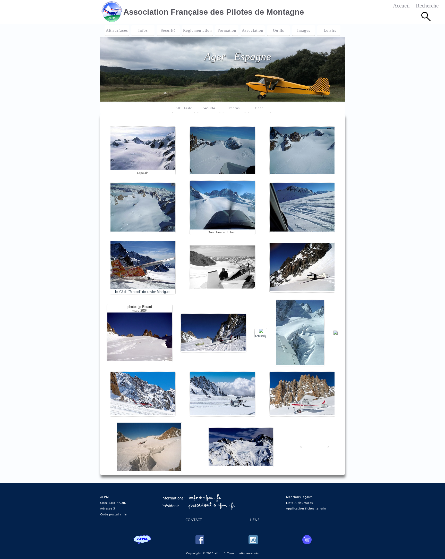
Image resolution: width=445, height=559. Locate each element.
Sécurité (168, 30)
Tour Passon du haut (222, 232)
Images (303, 30)
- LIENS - (254, 519)
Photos (234, 108)
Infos (143, 30)
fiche (259, 108)
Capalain (143, 173)
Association (252, 30)
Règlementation (197, 30)
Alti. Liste (183, 108)
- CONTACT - (193, 519)
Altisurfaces (117, 30)
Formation (227, 30)
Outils (278, 30)
